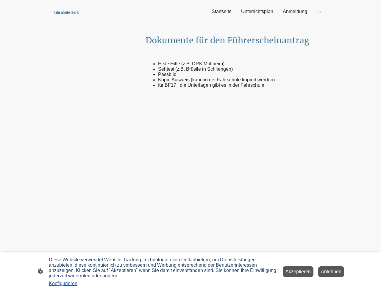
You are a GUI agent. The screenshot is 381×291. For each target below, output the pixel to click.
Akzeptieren (298, 271)
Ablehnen (331, 271)
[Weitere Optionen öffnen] (319, 11)
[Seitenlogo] (98, 18)
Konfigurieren (63, 283)
